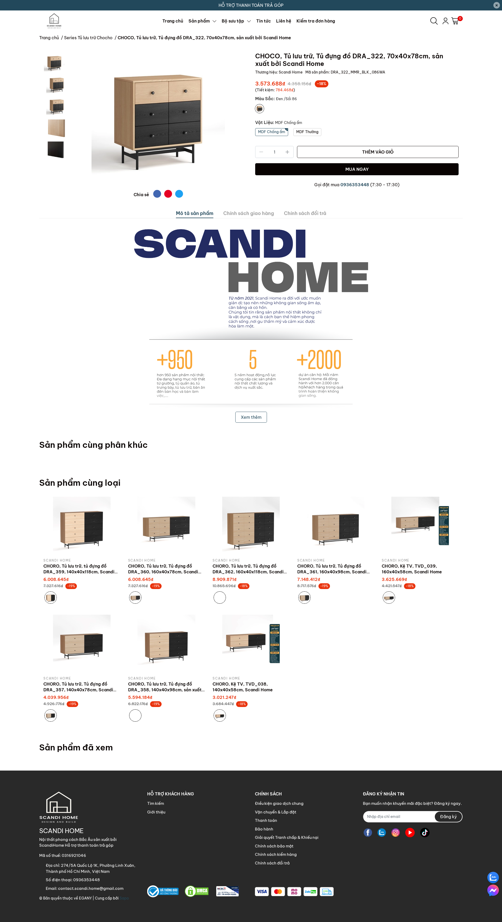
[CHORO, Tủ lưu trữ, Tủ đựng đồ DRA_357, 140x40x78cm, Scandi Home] (81, 643)
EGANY (85, 898)
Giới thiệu (156, 812)
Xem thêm (251, 417)
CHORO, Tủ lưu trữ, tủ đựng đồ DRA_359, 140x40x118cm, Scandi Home (79, 571)
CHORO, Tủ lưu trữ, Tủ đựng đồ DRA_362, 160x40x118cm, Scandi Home (248, 571)
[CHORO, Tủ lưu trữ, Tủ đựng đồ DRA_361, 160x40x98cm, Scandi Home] (335, 525)
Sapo (124, 898)
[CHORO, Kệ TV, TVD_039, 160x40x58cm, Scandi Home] (420, 525)
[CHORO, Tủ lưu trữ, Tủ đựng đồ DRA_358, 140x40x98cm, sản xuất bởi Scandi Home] (166, 643)
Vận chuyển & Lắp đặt (275, 812)
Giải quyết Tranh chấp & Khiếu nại (286, 837)
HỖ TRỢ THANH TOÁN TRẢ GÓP (251, 5)
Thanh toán (266, 820)
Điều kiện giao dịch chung (279, 803)
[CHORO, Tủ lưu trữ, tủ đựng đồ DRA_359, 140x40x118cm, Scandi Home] (81, 525)
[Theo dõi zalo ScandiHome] (382, 833)
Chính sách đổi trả (272, 863)
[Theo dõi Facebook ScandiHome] (368, 833)
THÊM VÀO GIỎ (377, 152)
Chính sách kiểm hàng (276, 854)
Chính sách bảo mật (274, 846)
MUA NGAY (357, 169)
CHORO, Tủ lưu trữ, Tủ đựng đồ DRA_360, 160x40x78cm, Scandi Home (163, 571)
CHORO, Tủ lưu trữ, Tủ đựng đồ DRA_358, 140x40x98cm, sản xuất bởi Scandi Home (165, 689)
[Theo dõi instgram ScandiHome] (396, 833)
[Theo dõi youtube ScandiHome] (409, 833)
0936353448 (354, 184)
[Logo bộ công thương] (193, 891)
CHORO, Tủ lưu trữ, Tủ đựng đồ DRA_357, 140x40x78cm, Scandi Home (78, 689)
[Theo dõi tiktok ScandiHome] (424, 833)
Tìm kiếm (155, 803)
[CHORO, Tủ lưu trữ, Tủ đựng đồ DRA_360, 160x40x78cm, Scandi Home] (166, 525)
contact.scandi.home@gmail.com (90, 888)
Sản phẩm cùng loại (80, 482)
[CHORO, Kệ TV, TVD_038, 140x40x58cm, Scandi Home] (251, 643)
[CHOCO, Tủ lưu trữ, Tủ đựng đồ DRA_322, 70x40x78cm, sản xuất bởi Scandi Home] (158, 119)
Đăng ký (448, 816)
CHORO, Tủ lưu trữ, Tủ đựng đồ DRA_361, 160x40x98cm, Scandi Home (332, 571)
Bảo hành (264, 829)
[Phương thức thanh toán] (294, 891)
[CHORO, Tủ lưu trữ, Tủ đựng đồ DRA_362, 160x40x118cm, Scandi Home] (251, 525)
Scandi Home (291, 72)
